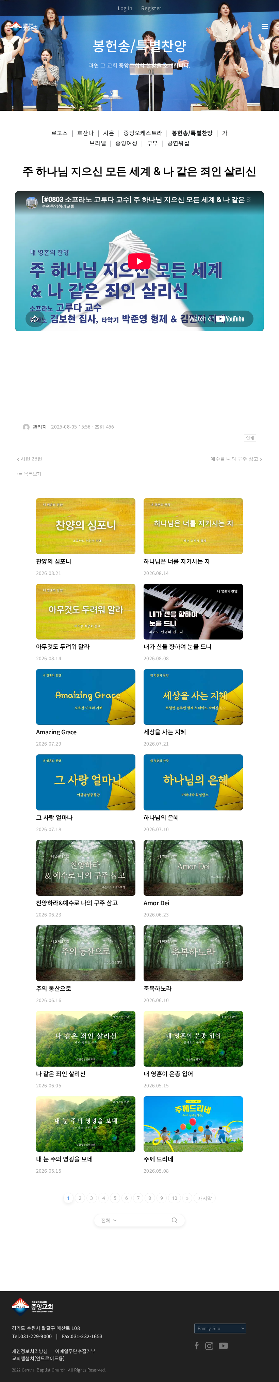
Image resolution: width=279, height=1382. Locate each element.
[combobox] (109, 1220)
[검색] (174, 1220)
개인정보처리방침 (30, 1351)
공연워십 (178, 143)
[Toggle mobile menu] (265, 26)
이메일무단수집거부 (75, 1351)
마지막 (204, 1198)
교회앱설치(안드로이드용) (38, 1358)
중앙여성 (126, 143)
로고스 (59, 132)
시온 (108, 132)
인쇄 (250, 438)
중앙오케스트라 (143, 132)
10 (174, 1198)
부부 (152, 143)
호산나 (85, 132)
